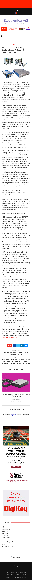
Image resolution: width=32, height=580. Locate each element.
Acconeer (5, 533)
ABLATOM (5, 531)
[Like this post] (10, 345)
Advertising (15, 572)
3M (3, 527)
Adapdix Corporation (8, 542)
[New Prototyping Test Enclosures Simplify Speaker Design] (16, 382)
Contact (7, 572)
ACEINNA (5, 535)
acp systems (6, 538)
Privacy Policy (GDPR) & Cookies (16, 574)
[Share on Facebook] (14, 345)
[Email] (17, 10)
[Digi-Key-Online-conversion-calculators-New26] (16, 491)
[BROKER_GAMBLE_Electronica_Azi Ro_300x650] (16, 428)
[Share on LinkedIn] (22, 345)
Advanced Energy (7, 546)
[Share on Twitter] (18, 345)
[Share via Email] (26, 345)
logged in (13, 415)
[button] (3, 387)
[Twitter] (14, 10)
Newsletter (23, 572)
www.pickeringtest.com (9, 337)
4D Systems (6, 529)
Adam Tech (5, 540)
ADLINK (4, 544)
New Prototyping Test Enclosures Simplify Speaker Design (16, 396)
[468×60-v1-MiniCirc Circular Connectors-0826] (16, 28)
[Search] (30, 36)
